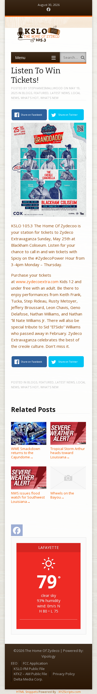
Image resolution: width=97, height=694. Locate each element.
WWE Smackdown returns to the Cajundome (25, 452)
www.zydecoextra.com (37, 281)
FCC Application (35, 663)
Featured (41, 93)
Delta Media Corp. (28, 679)
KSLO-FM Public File (29, 668)
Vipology (48, 656)
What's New (49, 98)
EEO (14, 663)
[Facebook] (48, 10)
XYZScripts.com (69, 692)
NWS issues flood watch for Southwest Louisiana (28, 497)
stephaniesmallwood (45, 88)
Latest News (60, 93)
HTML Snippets (27, 692)
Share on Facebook (31, 114)
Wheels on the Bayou (62, 495)
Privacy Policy (64, 673)
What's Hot (30, 98)
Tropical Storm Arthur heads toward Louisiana (67, 452)
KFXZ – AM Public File (30, 673)
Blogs (27, 93)
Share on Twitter (68, 114)
